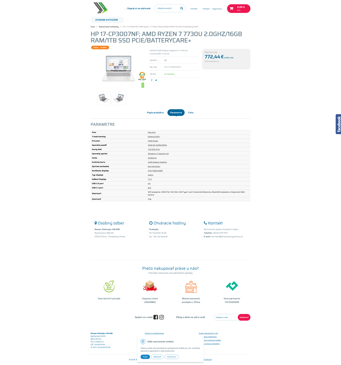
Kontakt (193, 8)
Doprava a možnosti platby (210, 340)
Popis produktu (155, 112)
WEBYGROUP (206, 359)
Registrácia (217, 8)
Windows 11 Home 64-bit (158, 153)
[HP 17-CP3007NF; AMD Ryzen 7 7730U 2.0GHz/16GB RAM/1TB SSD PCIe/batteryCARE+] (119, 69)
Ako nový (152, 132)
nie (149, 183)
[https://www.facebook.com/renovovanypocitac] (156, 317)
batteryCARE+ (154, 136)
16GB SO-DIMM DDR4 (157, 145)
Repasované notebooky (109, 26)
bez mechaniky (154, 166)
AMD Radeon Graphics (157, 162)
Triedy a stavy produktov (209, 343)
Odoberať (244, 317)
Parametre (176, 112)
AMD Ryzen (153, 140)
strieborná (152, 157)
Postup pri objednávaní (154, 333)
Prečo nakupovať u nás (208, 333)
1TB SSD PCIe (154, 149)
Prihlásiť (206, 8)
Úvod (93, 26)
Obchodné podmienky (208, 336)
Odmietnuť (171, 357)
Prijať (145, 357)
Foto (190, 112)
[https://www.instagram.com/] (162, 317)
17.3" (150, 179)
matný (150, 174)
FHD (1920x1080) (155, 170)
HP (165, 60)
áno (149, 187)
